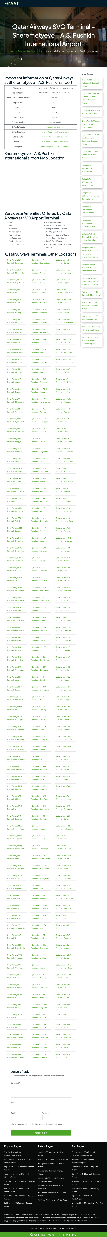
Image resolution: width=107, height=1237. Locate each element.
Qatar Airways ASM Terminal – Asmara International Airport (63, 490)
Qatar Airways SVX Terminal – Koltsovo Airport (63, 798)
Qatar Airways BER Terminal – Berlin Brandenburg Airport (39, 351)
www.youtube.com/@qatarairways (55, 132)
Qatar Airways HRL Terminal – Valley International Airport (39, 272)
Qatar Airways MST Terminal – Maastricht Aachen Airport (15, 1026)
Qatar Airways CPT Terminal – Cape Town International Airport (15, 728)
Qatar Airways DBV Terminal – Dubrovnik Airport (39, 1046)
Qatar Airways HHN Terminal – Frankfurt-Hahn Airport (39, 530)
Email (13, 1113)
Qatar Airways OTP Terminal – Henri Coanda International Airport (15, 937)
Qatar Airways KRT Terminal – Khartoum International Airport (39, 669)
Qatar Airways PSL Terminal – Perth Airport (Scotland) (65, 272)
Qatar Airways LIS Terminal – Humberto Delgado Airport (64, 619)
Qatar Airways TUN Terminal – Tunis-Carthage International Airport (40, 490)
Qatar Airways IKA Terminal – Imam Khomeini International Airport (64, 947)
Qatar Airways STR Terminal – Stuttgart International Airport (63, 808)
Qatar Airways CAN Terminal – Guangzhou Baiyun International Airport (40, 877)
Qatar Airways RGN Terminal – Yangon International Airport (63, 778)
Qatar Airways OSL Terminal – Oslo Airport (40, 946)
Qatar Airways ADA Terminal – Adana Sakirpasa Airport (63, 609)
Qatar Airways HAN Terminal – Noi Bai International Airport (63, 550)
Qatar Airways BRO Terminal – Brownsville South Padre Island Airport (64, 897)
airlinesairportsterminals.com (49, 1228)
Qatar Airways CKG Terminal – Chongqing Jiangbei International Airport (15, 748)
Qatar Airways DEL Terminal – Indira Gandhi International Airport (65, 1036)
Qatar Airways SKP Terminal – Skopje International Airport (15, 440)
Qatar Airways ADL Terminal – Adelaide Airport (39, 569)
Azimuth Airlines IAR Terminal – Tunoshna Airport (90, 305)
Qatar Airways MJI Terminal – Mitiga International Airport (15, 1046)
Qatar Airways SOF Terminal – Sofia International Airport (63, 818)
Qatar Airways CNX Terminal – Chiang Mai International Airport (39, 738)
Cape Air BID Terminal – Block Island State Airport (91, 154)
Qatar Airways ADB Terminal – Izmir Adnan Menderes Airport (40, 589)
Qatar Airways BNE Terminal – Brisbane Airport (14, 331)
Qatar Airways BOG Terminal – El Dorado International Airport (39, 311)
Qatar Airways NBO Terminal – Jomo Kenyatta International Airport (64, 976)
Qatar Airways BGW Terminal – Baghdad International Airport (63, 341)
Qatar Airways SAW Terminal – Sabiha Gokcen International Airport (64, 758)
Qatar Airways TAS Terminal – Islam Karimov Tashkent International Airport (63, 788)
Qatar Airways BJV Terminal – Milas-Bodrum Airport (14, 341)
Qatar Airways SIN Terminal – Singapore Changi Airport (39, 450)
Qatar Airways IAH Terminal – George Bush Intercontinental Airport (40, 262)
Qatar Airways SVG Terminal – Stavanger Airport (39, 808)
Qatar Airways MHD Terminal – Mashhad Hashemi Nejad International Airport (39, 1056)
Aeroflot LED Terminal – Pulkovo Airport (53, 1159)
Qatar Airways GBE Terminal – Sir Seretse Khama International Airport (15, 589)
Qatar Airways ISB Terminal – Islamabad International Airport (15, 947)
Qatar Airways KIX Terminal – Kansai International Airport (39, 679)
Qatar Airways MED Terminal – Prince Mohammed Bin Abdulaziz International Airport (40, 698)
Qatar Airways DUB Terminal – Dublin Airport (14, 996)
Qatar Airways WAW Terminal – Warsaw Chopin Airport (63, 401)
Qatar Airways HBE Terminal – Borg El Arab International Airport (16, 550)
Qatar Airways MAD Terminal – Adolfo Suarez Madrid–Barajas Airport (64, 411)
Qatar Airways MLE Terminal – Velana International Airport (63, 1026)
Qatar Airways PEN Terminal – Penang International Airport (39, 976)
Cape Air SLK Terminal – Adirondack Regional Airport (91, 83)
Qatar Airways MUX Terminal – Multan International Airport (15, 1006)
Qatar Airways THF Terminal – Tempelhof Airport (64, 500)
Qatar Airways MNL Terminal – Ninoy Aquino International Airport (40, 1036)
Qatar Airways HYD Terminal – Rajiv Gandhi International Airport (16, 281)
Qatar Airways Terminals (35, 51)
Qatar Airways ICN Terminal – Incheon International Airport (15, 262)
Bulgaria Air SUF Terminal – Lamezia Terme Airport (91, 196)
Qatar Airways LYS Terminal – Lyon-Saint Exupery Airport (15, 420)
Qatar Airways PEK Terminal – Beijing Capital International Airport (39, 927)
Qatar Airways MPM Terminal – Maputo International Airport (39, 1016)
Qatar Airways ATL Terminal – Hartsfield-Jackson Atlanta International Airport (15, 490)
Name (14, 1102)
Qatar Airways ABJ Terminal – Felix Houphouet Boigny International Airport (63, 1056)
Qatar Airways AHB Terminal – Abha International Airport (15, 579)
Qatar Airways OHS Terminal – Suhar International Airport (63, 957)
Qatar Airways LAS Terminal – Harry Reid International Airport (15, 659)
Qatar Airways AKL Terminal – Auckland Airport (15, 559)
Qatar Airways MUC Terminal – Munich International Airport (63, 1006)
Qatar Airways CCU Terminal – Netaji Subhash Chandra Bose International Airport (65, 867)
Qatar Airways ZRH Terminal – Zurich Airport (40, 360)
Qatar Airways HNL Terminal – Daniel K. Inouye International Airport (15, 301)
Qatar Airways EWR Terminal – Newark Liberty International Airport (39, 550)
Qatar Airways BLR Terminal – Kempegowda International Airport (63, 331)
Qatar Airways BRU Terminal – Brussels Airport (38, 897)
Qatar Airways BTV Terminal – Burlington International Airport (15, 887)
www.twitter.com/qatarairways (54, 137)
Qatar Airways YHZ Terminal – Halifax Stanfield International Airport (64, 391)
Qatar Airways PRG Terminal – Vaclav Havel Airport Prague (65, 291)
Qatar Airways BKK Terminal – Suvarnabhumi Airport (39, 341)
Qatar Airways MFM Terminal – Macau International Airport (39, 828)
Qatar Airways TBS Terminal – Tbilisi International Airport (15, 520)
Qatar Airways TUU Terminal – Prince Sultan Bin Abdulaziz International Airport (65, 480)
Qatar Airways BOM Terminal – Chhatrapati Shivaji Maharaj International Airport (40, 907)
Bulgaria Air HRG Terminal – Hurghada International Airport (90, 237)
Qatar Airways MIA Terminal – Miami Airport (16, 1055)
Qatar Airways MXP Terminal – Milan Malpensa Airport (38, 996)
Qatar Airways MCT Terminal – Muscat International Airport (63, 698)
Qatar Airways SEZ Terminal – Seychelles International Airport (64, 460)
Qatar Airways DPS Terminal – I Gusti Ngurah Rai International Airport (65, 996)
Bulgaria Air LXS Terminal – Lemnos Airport (88, 209)
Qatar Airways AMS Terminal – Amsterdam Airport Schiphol (64, 510)
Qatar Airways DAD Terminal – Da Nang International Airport (39, 708)
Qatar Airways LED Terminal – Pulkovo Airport (38, 639)
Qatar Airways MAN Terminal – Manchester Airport (40, 401)
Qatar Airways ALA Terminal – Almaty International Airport (63, 559)
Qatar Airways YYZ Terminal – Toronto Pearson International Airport (64, 371)
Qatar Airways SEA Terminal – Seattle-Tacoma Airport (38, 748)
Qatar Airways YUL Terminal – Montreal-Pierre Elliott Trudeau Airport (15, 401)
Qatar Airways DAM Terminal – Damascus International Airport (64, 708)
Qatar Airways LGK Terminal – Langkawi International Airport (63, 629)
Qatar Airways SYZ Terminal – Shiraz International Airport (15, 798)
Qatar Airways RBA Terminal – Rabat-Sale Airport (40, 788)
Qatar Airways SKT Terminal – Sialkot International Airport (39, 440)
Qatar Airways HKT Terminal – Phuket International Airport (63, 311)
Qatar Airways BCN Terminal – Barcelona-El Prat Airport (65, 361)
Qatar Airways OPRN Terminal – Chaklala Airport (15, 967)
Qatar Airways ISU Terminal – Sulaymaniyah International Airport (63, 927)
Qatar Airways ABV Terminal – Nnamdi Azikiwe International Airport (39, 619)
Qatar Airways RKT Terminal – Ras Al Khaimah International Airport (39, 778)
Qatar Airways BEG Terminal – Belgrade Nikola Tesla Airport (15, 361)
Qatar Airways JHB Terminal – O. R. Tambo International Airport (40, 917)
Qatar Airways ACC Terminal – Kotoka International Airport (63, 599)
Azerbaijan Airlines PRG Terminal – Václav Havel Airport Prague (90, 281)
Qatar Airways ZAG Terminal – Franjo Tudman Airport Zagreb (16, 391)
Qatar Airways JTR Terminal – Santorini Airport (63, 689)
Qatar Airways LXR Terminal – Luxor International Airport (63, 420)
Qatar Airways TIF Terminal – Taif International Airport (39, 510)
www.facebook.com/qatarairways (54, 142)
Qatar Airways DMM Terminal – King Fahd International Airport (39, 1006)
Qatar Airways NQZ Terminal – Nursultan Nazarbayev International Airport (63, 967)
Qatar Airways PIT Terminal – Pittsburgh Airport (15, 321)
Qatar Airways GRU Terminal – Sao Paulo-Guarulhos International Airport (40, 579)
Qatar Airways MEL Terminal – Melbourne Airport (64, 828)
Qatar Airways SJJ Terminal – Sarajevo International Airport (15, 450)
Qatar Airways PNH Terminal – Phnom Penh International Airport (40, 301)
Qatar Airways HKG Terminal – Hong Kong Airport (64, 520)
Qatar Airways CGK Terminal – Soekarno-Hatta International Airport (15, 768)
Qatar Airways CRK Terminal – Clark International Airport (39, 728)
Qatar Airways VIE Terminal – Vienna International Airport (39, 411)
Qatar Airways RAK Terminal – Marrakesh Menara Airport (15, 272)
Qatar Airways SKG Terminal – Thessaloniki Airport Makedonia (64, 440)
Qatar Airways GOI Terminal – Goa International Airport (63, 569)
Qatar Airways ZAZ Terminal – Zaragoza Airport (39, 381)
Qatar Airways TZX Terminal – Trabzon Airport (14, 480)
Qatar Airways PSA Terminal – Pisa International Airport (15, 291)
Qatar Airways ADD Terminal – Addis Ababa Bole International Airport (16, 599)
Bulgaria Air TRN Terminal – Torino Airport (87, 168)
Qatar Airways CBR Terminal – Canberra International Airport (63, 877)
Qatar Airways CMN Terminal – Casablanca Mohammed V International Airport (64, 738)
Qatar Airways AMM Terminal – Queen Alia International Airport (39, 520)
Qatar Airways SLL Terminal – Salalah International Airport (63, 430)
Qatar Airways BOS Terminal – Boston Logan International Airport (14, 907)
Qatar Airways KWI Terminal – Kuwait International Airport (63, 659)
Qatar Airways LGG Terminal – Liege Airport (65, 638)
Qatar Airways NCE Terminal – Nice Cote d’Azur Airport (15, 986)
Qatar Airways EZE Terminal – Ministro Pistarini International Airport (15, 609)
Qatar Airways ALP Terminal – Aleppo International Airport (39, 540)
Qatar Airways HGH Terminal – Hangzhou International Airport (64, 540)
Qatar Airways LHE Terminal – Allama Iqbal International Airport (16, 629)
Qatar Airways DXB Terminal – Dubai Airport (40, 857)
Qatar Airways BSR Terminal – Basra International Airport (15, 897)
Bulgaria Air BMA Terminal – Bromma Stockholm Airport (89, 267)
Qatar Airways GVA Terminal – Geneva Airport (14, 569)
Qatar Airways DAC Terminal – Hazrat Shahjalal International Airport (64, 718)
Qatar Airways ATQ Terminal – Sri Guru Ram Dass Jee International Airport (40, 321)
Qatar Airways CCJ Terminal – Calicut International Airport (15, 877)
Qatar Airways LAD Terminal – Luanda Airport (63, 649)
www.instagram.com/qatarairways (54, 146)
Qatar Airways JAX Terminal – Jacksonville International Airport (16, 927)
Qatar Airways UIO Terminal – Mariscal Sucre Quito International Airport (63, 470)
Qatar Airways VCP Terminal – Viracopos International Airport (15, 470)
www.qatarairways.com (54, 127)
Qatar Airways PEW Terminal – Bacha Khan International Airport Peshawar (40, 331)
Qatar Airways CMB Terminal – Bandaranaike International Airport (63, 748)
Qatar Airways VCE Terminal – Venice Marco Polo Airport (40, 470)
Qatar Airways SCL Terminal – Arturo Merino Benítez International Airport (16, 758)
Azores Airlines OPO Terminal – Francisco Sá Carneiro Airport (91, 340)
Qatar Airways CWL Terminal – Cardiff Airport (39, 718)
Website (45, 1113)
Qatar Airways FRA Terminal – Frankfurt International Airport (63, 589)
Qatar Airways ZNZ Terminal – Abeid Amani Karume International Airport (16, 371)
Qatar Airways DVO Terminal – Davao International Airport (63, 857)
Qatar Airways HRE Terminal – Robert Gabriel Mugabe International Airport (63, 281)
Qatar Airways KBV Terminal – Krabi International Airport (15, 689)
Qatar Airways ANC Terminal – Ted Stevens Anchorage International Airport (40, 500)
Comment (15, 1083)
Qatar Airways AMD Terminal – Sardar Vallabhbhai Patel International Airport (15, 530)
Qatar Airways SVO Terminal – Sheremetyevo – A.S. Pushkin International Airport (15, 808)
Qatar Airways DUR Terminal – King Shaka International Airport (39, 986)
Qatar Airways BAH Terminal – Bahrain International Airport (39, 371)
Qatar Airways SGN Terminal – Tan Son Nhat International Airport (65, 450)
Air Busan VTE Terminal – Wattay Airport (53, 1200)
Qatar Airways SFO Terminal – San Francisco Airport (38, 460)
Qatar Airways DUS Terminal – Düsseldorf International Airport (15, 867)
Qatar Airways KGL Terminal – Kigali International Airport (63, 669)
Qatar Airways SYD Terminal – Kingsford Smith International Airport (39, 798)
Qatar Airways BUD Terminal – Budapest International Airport (64, 887)
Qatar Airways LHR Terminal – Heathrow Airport (39, 629)
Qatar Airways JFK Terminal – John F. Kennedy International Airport (64, 917)
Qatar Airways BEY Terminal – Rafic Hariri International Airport (64, 351)
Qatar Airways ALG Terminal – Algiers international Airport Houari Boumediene (63, 530)
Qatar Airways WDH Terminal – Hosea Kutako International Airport (39, 391)
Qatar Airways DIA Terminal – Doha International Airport (63, 1016)
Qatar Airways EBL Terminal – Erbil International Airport (15, 857)
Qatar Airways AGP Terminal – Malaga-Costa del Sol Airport (64, 579)
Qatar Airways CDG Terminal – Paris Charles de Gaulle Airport (40, 867)
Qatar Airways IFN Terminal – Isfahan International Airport (39, 957)
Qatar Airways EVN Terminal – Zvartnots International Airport (15, 837)
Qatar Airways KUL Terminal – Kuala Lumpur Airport (40, 659)
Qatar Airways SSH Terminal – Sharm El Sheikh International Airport (39, 818)
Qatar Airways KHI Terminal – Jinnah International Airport (15, 679)
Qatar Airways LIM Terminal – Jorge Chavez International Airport (16, 619)
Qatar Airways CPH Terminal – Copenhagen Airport (16, 738)
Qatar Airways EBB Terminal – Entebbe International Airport (63, 847)
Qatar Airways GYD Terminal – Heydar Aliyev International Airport (38, 559)
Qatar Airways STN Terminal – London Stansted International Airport (15, 818)
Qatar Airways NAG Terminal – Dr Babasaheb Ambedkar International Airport (64, 986)
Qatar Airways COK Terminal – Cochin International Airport (63, 728)
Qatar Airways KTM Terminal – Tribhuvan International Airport (15, 669)
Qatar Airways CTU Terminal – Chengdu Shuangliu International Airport (16, 718)
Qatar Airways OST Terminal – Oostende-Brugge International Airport (64, 937)
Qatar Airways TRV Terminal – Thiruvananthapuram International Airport (15, 500)
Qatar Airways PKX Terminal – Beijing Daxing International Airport (15, 311)
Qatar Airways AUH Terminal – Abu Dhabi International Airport (64, 381)
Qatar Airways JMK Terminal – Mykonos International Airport (63, 907)
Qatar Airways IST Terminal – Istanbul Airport (38, 937)
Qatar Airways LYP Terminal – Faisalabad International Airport (39, 420)
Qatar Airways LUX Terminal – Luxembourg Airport (16, 430)
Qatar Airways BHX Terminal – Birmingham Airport (16, 351)
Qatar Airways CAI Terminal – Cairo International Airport (39, 887)
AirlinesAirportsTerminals (16, 51)
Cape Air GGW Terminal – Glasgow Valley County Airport (91, 124)
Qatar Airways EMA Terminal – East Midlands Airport (63, 837)
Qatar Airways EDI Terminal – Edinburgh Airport (39, 847)
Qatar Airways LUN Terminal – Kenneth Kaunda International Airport (39, 430)
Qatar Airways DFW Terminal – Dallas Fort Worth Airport (15, 1036)
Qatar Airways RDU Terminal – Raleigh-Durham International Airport (15, 788)
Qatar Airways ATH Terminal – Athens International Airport (39, 480)
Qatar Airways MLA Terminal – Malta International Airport (63, 1046)
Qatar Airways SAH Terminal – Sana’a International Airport (63, 768)
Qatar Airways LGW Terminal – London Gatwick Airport (14, 639)
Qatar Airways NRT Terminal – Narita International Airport (39, 967)
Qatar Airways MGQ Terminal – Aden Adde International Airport (15, 828)
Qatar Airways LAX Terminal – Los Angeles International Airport (16, 649)
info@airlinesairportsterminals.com (77, 1221)
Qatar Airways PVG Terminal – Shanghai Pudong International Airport (39, 281)
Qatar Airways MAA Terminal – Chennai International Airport (15, 411)
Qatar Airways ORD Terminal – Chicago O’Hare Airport (14, 957)
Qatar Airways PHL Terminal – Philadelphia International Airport (65, 321)
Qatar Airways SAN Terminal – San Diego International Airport (39, 768)
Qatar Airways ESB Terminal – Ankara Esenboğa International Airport (40, 837)
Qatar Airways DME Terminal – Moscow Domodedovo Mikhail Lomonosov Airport (39, 1026)
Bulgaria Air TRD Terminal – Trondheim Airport (89, 182)
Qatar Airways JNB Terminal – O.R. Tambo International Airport (16, 698)
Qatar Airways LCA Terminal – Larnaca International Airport (39, 649)
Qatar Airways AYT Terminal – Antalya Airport (14, 381)
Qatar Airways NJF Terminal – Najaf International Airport (15, 976)
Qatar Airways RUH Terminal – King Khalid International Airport (15, 778)
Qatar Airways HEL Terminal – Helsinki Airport (14, 540)
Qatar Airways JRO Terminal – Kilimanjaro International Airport (39, 689)
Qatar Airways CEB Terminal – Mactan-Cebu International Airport (38, 758)
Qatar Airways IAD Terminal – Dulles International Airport (63, 262)
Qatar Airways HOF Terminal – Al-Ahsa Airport (38, 291)
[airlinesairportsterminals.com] (12, 3)
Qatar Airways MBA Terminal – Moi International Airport (15, 708)
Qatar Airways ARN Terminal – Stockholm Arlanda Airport (15, 510)
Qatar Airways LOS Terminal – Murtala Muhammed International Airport (39, 609)
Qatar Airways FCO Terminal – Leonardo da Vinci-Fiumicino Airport (40, 599)
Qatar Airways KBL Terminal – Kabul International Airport (63, 679)
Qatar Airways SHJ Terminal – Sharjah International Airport (15, 460)
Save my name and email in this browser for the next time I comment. (39, 1124)
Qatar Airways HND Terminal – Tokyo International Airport (63, 301)
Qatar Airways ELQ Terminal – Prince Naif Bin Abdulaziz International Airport (15, 847)
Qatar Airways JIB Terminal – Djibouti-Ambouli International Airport (15, 917)
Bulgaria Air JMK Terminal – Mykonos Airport (88, 223)
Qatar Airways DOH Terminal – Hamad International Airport (15, 1016)
